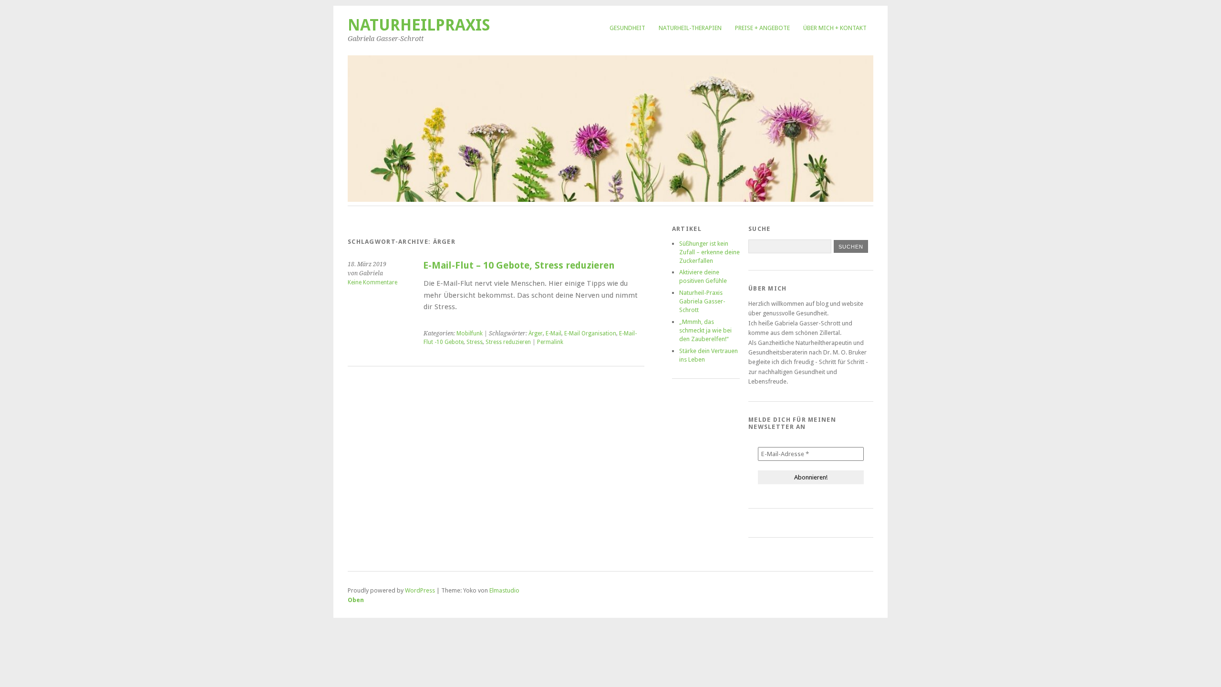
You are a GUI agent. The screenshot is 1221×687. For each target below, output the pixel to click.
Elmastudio (504, 590)
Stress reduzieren (508, 342)
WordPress (420, 590)
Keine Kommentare (372, 282)
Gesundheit (627, 27)
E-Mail (553, 333)
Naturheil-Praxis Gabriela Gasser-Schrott (702, 301)
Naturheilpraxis (419, 25)
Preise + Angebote (762, 27)
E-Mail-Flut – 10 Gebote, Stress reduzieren (518, 265)
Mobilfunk (469, 333)
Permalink (550, 342)
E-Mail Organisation (590, 333)
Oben (356, 600)
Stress (474, 342)
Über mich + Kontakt (835, 27)
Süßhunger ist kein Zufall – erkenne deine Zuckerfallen (709, 252)
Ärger (535, 333)
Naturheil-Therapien (690, 27)
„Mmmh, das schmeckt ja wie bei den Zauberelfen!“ (705, 330)
